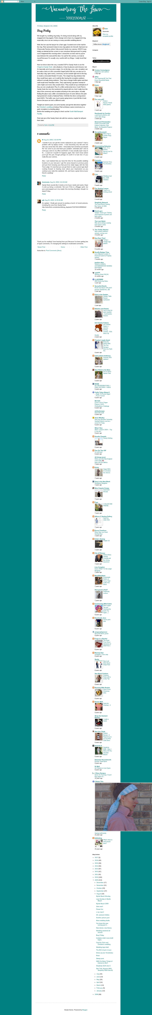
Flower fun (99, 909)
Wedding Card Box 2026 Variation (107, 177)
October (99, 888)
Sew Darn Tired (100, 238)
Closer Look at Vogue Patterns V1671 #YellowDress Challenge (102, 404)
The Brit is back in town (103, 950)
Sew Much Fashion (101, 673)
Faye (96, 502)
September (100, 891)
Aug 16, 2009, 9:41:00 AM (58, 182)
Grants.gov (99, 211)
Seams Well (99, 702)
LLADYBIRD (99, 279)
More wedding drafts (103, 920)
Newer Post (41, 247)
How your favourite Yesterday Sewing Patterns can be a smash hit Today (103, 421)
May (98, 979)
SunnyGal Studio (101, 286)
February (100, 988)
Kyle (106, 28)
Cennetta (98, 160)
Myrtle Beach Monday (103, 896)
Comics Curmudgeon (102, 70)
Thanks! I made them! (102, 340)
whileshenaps (100, 411)
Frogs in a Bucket (101, 638)
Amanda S (98, 746)
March (99, 985)
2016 (97, 860)
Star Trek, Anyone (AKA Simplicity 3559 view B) (104, 969)
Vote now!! (99, 906)
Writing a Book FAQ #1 (101, 274)
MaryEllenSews (100, 575)
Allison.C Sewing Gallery (103, 516)
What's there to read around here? (107, 841)
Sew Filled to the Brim (102, 370)
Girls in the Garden (101, 294)
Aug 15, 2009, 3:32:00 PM (52, 140)
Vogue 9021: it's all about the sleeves (107, 470)
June (98, 977)
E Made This (99, 781)
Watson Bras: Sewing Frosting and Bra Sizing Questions (107, 558)
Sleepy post (100, 958)
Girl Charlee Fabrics (102, 323)
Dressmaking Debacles (103, 146)
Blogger (84, 1010)
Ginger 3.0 (106, 540)
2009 (97, 880)
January (99, 991)
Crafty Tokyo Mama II (102, 392)
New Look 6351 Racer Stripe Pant (106, 662)
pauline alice (99, 262)
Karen (97, 85)
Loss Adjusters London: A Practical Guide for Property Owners (103, 255)
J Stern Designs (100, 773)
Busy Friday (100, 935)
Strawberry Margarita (101, 483)
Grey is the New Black (102, 481)
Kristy (97, 467)
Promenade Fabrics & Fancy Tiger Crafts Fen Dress (106, 581)
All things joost (100, 457)
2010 (97, 877)
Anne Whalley (99, 418)
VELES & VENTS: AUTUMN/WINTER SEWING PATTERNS (103, 266)
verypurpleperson (101, 632)
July (98, 974)
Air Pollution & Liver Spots (103, 768)
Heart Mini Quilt (99, 413)
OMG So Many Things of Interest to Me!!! (104, 962)
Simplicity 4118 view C (103, 966)
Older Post (84, 247)
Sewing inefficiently (100, 833)
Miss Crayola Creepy (102, 488)
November (100, 885)
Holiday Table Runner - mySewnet (107, 298)
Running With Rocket (102, 687)
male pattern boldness (103, 356)
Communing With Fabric (103, 604)
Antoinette (46, 182)
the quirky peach (101, 132)
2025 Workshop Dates (101, 281)
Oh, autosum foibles (102, 915)
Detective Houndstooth (103, 760)
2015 (97, 863)
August (99, 894)
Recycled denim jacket (101, 633)
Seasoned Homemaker (102, 122)
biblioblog (98, 838)
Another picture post (102, 917)
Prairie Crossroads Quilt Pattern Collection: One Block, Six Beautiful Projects (103, 125)
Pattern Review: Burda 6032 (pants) (107, 102)
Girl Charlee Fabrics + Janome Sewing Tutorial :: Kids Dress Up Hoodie (103, 330)
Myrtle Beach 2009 (102, 903)
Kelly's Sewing (100, 539)
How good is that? (101, 590)
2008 (97, 994)
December (100, 882)
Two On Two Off (100, 450)
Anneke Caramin (100, 436)
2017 (97, 857)
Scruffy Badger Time (102, 252)
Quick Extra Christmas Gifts (106, 691)
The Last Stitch (100, 221)
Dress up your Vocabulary (104, 953)
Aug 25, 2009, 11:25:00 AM (54, 200)
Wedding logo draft (102, 947)
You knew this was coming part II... (102, 924)
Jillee (96, 77)
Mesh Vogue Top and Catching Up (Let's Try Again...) (107, 609)
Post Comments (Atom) (53, 250)
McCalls (97, 401)
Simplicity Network (101, 202)
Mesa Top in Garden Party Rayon (107, 135)
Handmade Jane (100, 618)
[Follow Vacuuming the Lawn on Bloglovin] (101, 45)
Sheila (97, 659)
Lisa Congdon (100, 567)
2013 (97, 869)
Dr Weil (97, 766)
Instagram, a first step (101, 654)
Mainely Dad (99, 653)
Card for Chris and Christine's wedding (103, 943)
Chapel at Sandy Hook (44, 67)
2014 (97, 866)
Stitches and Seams (102, 308)
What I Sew (98, 428)
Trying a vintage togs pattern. (107, 241)
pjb (43, 200)
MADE (97, 384)
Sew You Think (100, 731)
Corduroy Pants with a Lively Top (107, 677)
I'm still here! (98, 452)
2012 (97, 871)
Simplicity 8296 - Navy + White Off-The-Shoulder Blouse (107, 751)
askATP (97, 273)
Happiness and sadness (102, 72)
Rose (98, 955)
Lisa (96, 174)
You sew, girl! (99, 99)
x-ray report (100, 912)
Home (63, 247)
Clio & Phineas (100, 553)
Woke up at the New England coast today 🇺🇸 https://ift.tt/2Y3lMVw (103, 460)
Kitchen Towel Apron (101, 761)
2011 (96, 874)
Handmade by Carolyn (102, 113)
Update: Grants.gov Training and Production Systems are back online (103, 214)
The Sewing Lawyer (101, 188)
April (98, 982)
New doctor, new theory (104, 928)
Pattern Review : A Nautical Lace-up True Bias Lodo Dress (107, 736)
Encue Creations (100, 530)
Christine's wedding (45, 107)
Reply (44, 176)
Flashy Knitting (107, 438)
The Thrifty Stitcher (101, 229)
